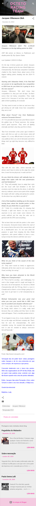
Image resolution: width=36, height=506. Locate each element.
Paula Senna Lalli (9, 477)
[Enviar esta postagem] (3, 402)
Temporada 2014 (7, 410)
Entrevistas (6, 406)
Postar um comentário (11, 417)
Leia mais (30, 447)
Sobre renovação (9, 453)
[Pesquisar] (33, 4)
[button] (33, 18)
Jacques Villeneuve (18, 406)
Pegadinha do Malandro (11, 430)
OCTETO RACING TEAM (18, 7)
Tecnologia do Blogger (19, 502)
